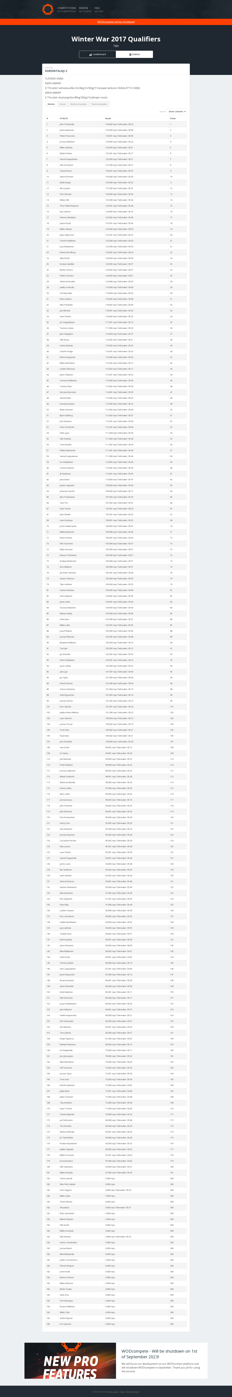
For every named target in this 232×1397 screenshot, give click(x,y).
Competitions (66, 9)
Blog (123, 1391)
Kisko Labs (113, 1391)
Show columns (175, 111)
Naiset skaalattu (99, 104)
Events (136, 54)
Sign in (85, 9)
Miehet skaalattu (79, 104)
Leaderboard (99, 54)
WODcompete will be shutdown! (116, 22)
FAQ (99, 9)
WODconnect (133, 1391)
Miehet (51, 104)
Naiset (63, 104)
